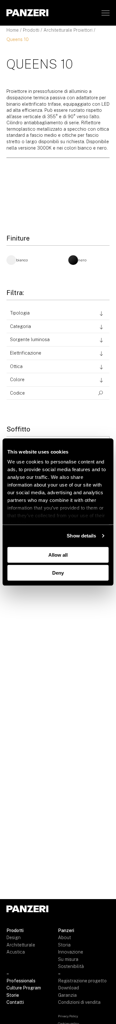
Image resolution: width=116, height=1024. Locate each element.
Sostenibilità (71, 966)
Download (68, 987)
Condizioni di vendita (79, 1002)
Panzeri (66, 930)
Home (12, 30)
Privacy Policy (68, 1016)
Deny (58, 573)
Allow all (58, 554)
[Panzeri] (27, 12)
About (64, 937)
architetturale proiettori (68, 30)
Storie (12, 995)
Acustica (15, 951)
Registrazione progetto (82, 980)
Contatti (15, 1002)
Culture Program (23, 987)
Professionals (20, 980)
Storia (64, 944)
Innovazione (70, 951)
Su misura (68, 959)
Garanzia (67, 995)
